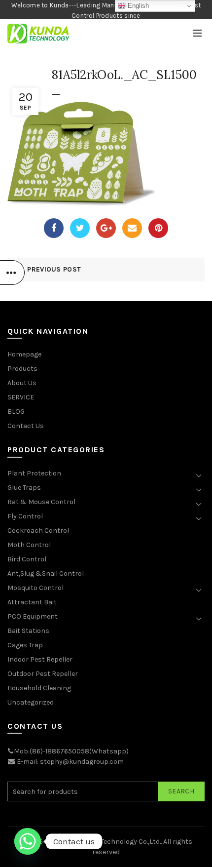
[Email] (132, 228)
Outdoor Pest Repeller (42, 674)
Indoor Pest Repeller (39, 659)
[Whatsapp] (27, 841)
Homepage (24, 354)
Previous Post (54, 269)
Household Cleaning (39, 688)
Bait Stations (28, 631)
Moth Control (29, 545)
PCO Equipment (32, 616)
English (137, 5)
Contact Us (25, 426)
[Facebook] (54, 228)
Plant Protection (34, 473)
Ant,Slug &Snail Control (45, 573)
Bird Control (26, 559)
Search (181, 791)
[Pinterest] (158, 228)
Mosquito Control (35, 588)
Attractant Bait (32, 602)
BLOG (16, 411)
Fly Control (25, 516)
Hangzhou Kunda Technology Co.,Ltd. (102, 841)
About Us (21, 383)
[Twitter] (80, 228)
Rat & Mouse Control (41, 502)
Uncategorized (30, 702)
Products (22, 368)
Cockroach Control (38, 530)
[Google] (106, 228)
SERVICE (20, 397)
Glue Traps (24, 487)
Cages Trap (25, 645)
